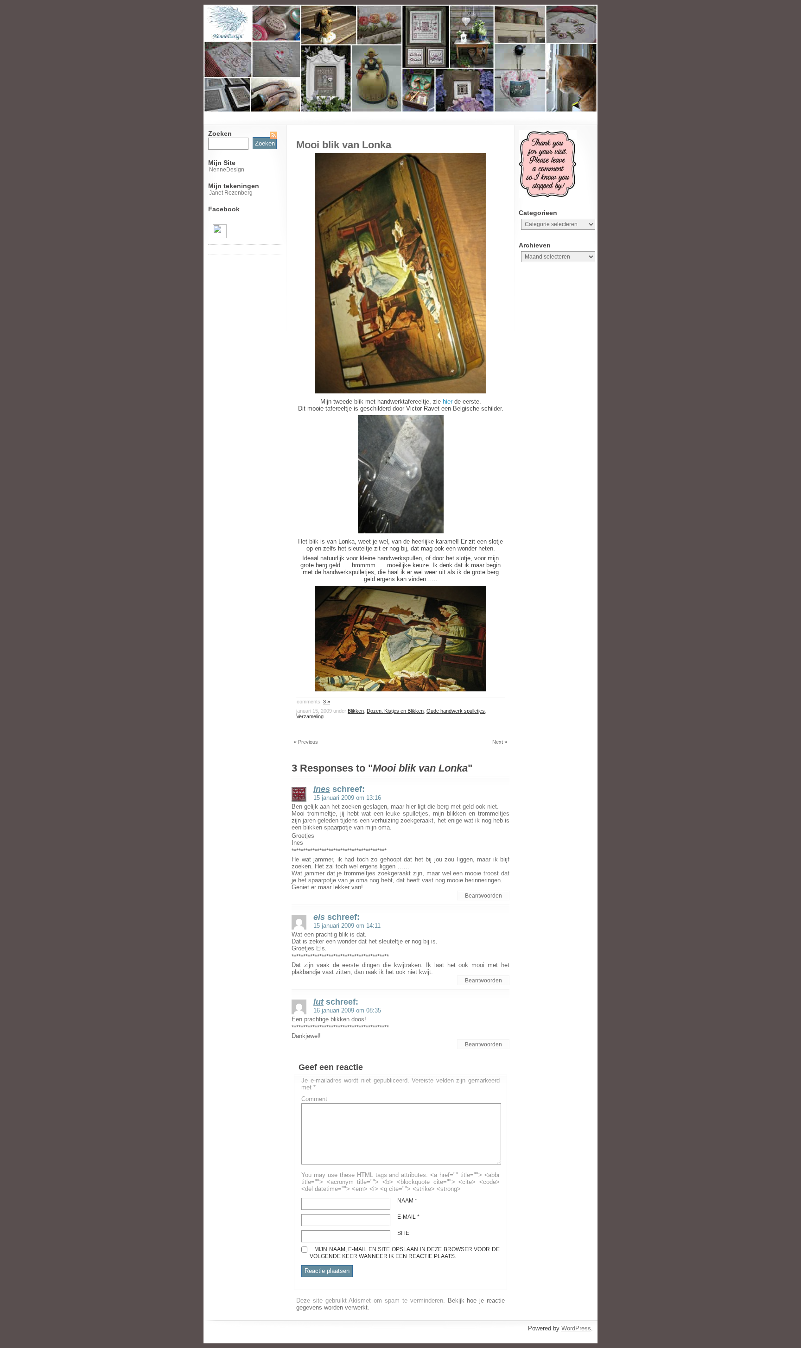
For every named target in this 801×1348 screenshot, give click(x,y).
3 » (326, 701)
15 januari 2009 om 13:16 (347, 797)
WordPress (576, 1328)
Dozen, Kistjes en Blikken (395, 711)
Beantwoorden (483, 895)
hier (447, 401)
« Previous (306, 742)
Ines (321, 789)
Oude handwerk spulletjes (455, 711)
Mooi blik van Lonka (343, 145)
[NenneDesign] (220, 236)
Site (403, 1233)
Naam (407, 1200)
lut (318, 1001)
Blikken (356, 711)
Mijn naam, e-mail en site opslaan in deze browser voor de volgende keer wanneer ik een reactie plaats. (405, 1252)
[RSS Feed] (273, 135)
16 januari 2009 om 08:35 (347, 1010)
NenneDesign (226, 169)
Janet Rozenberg (231, 193)
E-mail (408, 1217)
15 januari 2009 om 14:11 (347, 925)
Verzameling (310, 716)
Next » (499, 742)
